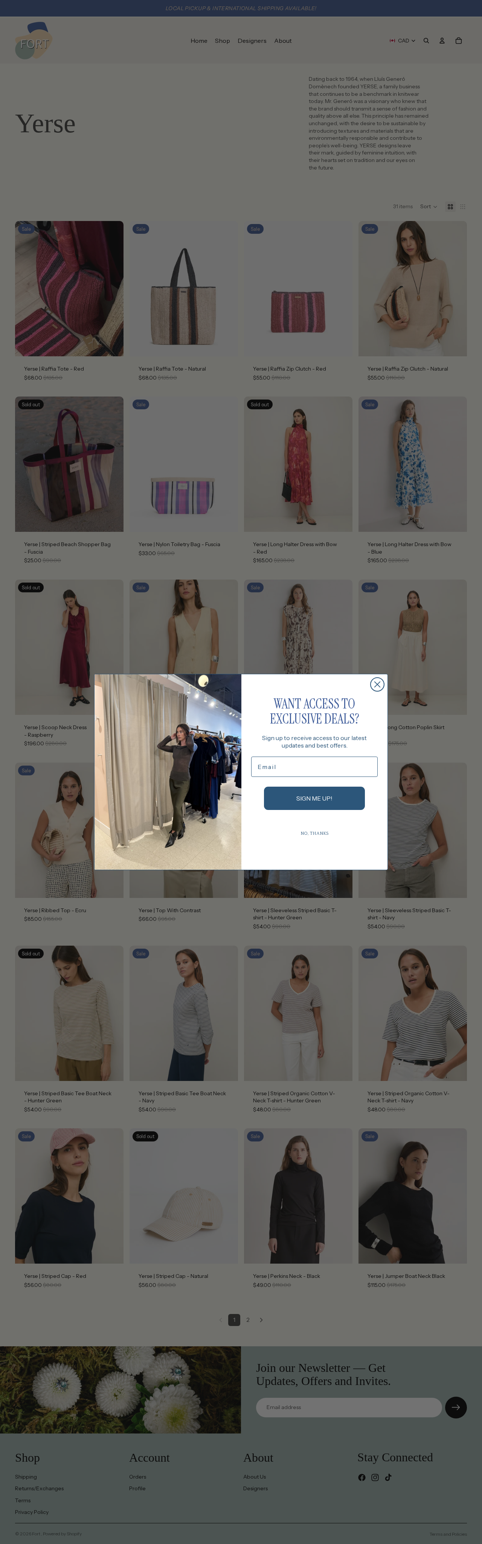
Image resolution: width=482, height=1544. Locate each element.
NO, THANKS (314, 833)
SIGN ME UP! (314, 798)
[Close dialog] (377, 684)
